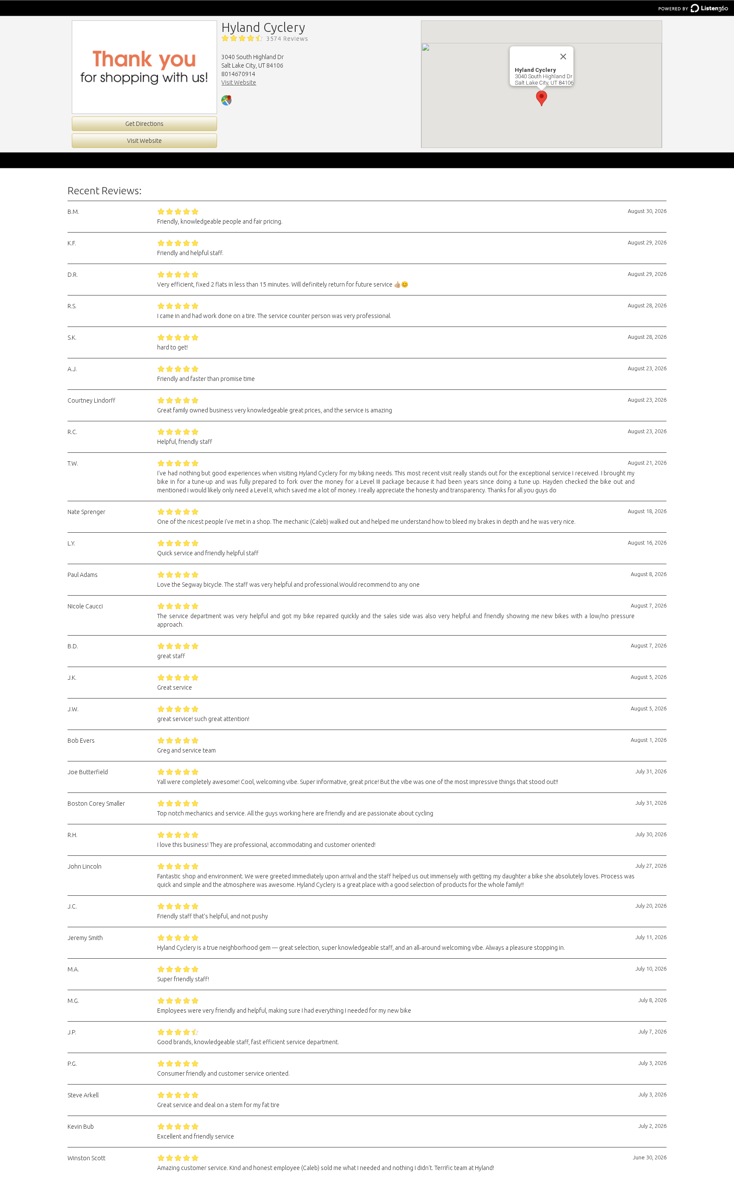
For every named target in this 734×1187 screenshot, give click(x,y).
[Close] (563, 56)
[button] (541, 98)
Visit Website (144, 140)
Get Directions (144, 123)
